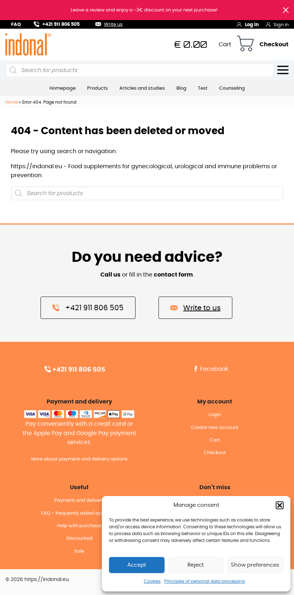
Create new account (214, 427)
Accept (136, 565)
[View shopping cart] (245, 45)
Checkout (274, 44)
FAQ (16, 24)
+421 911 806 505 (61, 24)
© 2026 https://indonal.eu (37, 579)
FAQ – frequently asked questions (79, 513)
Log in (252, 25)
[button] (279, 505)
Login (215, 414)
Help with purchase (79, 526)
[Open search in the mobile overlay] (139, 70)
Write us (113, 24)
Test (203, 88)
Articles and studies (142, 88)
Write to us (201, 308)
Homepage (62, 88)
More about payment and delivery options (79, 459)
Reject (196, 565)
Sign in (281, 25)
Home (11, 102)
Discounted (79, 538)
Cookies (152, 581)
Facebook (213, 369)
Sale (79, 551)
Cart (225, 44)
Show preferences (255, 565)
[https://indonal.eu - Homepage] (28, 44)
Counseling (232, 88)
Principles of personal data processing (204, 581)
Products (97, 88)
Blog (181, 88)
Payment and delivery (79, 500)
